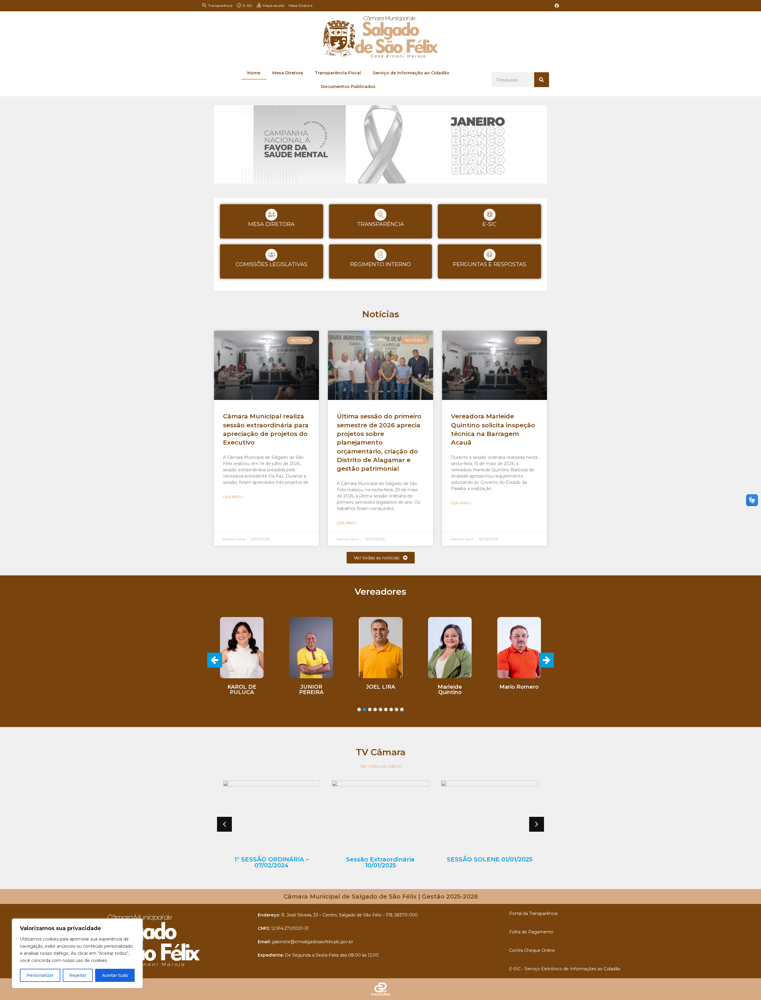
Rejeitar (77, 975)
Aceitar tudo (115, 975)
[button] (546, 660)
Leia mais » (233, 496)
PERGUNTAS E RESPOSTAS (489, 264)
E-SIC (489, 224)
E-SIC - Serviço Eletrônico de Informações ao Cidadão (564, 968)
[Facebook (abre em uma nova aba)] (556, 6)
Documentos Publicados (348, 86)
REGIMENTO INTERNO (380, 264)
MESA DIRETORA (271, 224)
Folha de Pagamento (531, 932)
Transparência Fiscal (338, 73)
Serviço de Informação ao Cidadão (411, 73)
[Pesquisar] (541, 79)
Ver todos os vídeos (380, 766)
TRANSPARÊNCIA (380, 224)
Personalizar (40, 975)
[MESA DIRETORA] (271, 215)
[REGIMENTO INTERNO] (380, 255)
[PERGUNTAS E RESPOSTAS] (490, 255)
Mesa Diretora (300, 5)
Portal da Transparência (533, 913)
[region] (77, 953)
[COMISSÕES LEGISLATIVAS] (271, 255)
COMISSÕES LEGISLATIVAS (271, 264)
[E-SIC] (490, 215)
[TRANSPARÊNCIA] (380, 215)
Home (253, 73)
